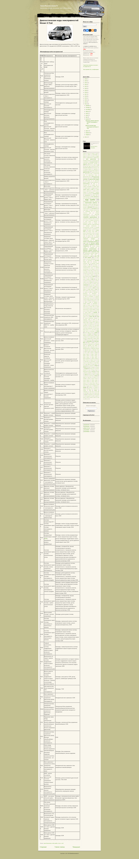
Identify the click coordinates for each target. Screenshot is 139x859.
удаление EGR (86, 251)
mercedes (89, 341)
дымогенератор (86, 183)
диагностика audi (86, 176)
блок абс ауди (87, 166)
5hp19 (84, 156)
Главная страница (60, 847)
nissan (59, 843)
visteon (95, 390)
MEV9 (93, 342)
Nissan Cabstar (94, 354)
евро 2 (95, 183)
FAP (98, 299)
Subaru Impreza (86, 380)
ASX (90, 276)
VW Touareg (96, 394)
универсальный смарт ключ (90, 254)
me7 (89, 339)
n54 (85, 352)
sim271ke (91, 375)
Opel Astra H (86, 361)
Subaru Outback (86, 381)
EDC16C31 (85, 293)
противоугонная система (88, 227)
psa (89, 370)
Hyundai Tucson (95, 313)
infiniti (98, 316)
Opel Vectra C (95, 364)
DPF (87, 290)
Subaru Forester (95, 378)
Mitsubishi (85, 344)
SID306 (97, 374)
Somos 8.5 (95, 377)
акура (94, 164)
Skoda (84, 377)
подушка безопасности (94, 220)
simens (96, 375)
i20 (83, 315)
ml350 (85, 351)
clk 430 (89, 283)
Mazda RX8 (90, 338)
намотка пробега (86, 208)
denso (96, 289)
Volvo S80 (86, 393)
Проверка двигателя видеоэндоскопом (91, 224)
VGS (90, 390)
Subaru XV (85, 383)
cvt (83, 286)
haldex (84, 305)
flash (85, 300)
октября (87, 107)
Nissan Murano (94, 355)
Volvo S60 (97, 391)
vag (84, 388)
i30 (86, 315)
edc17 (91, 295)
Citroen (91, 282)
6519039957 (86, 429)
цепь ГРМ (96, 256)
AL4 (84, 276)
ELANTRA (91, 296)
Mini (97, 342)
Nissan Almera (86, 354)
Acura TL (86, 273)
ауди (98, 164)
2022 (86, 84)
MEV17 (89, 342)
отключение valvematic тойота (89, 218)
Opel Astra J (93, 361)
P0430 (84, 367)
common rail (95, 283)
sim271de (86, 375)
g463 (90, 302)
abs (97, 269)
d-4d (87, 286)
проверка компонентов (91, 225)
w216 (88, 397)
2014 (86, 100)
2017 (86, 94)
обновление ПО (89, 211)
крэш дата (85, 204)
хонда (91, 256)
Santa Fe (86, 374)
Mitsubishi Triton (96, 349)
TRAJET (90, 387)
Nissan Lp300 (86, 355)
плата (87, 220)
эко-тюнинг (95, 264)
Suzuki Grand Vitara (94, 383)
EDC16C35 (94, 293)
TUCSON (96, 387)
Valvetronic (96, 388)
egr (98, 295)
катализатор (87, 195)
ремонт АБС (91, 230)
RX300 (98, 371)
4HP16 (89, 154)
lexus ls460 (87, 332)
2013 (86, 102)
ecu (98, 290)
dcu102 (89, 287)
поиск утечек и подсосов (91, 221)
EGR (46, 538)
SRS (89, 378)
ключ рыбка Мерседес (87, 198)
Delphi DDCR (90, 289)
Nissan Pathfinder (86, 358)
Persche (97, 367)
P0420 (96, 365)
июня (87, 115)
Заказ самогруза (76, 17)
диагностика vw (88, 180)
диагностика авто (95, 172)
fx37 (98, 300)
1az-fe (88, 153)
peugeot (86, 368)
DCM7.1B (85, 287)
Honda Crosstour (89, 308)
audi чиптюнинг (91, 277)
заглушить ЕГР (86, 185)
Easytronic (94, 290)
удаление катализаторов (89, 248)
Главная (46, 17)
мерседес (90, 207)
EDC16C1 (95, 292)
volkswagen (85, 391)
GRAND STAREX (86, 303)
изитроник (90, 193)
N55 (88, 352)
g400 (86, 302)
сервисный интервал (89, 238)
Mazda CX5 (97, 335)
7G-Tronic (93, 156)
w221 (95, 397)
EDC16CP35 (85, 295)
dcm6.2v (91, 286)
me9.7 (92, 339)
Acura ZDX (87, 274)
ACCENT (84, 270)
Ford (89, 300)
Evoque (91, 299)
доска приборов (94, 182)
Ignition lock (85, 316)
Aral (87, 276)
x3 (88, 398)
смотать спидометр (89, 244)
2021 (86, 86)
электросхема (95, 266)
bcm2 (84, 279)
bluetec (88, 279)
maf (92, 332)
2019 (86, 90)
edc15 (86, 292)
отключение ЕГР (94, 215)
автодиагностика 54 (87, 160)
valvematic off (89, 388)
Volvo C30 (91, 391)
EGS (86, 296)
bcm (97, 277)
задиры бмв (94, 185)
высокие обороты (88, 169)
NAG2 (92, 352)
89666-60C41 (96, 157)
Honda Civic (85, 306)
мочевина (96, 207)
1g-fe (97, 153)
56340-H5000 (95, 154)
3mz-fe (84, 154)
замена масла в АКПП (88, 189)
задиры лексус (96, 186)
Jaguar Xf (92, 322)
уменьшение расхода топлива (91, 253)
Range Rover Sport (86, 371)
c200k (84, 282)
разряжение (95, 228)
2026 (86, 78)
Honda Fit (96, 308)
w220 (91, 397)
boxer (94, 280)
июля (87, 113)
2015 (86, 98)
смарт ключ (85, 243)
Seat (94, 374)
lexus (97, 331)
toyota (84, 387)
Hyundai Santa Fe (86, 313)
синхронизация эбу (87, 240)
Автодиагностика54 (49, 5)
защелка (84, 192)
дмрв (89, 182)
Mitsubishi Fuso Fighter (92, 345)
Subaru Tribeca (95, 381)
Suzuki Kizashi (92, 384)
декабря (88, 105)
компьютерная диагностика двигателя (91, 201)
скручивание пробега (93, 241)
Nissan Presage (95, 358)
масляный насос (86, 205)
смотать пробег (95, 243)
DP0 (84, 290)
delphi (94, 287)
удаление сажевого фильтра (90, 250)
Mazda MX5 (92, 336)
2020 (86, 88)
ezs (95, 299)
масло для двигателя (93, 204)
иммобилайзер (96, 193)
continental (85, 285)
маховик (84, 207)
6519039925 (86, 431)
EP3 (85, 299)
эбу (89, 264)
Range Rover (95, 370)
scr (90, 374)
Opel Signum (88, 364)
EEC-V (95, 295)
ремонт (84, 230)
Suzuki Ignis (85, 384)
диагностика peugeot (94, 179)
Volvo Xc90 (97, 393)
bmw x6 (85, 280)
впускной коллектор (87, 167)
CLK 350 (85, 283)
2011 (86, 137)
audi (94, 276)
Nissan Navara (86, 357)
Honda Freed (85, 309)
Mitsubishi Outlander (95, 348)
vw (85, 394)
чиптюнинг (95, 261)
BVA (97, 280)
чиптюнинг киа (86, 263)
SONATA (84, 378)
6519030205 (86, 426)
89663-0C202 (87, 428)
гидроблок (96, 169)
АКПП (84, 164)
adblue (92, 274)
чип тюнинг (88, 257)
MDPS (85, 339)
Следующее (43, 847)
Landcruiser (92, 331)
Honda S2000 (88, 312)
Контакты (55, 17)
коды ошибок (55, 843)
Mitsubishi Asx (91, 344)
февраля (88, 132)
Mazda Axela (90, 335)
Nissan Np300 (94, 357)
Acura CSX (90, 270)
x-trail (62, 843)
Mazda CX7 (86, 336)
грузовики (85, 170)
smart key (89, 377)
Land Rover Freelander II (88, 328)
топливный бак (93, 247)
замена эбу (95, 190)
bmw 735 (97, 279)
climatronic (96, 282)
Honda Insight (92, 309)
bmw (92, 279)
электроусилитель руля (88, 267)
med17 (96, 339)
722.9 (88, 156)
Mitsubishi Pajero (88, 349)
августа (87, 111)
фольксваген (85, 256)
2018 (86, 92)
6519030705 (86, 424)
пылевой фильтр (88, 228)
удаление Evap (95, 251)
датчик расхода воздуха (93, 170)
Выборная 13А (96, 167)
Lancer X (91, 325)
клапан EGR (94, 195)
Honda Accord (95, 305)
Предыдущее (76, 847)
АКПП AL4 (90, 164)
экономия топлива (86, 266)
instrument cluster (86, 319)
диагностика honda (88, 177)
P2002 (89, 367)
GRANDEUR (95, 303)
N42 (92, 351)
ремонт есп (91, 234)
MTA (89, 351)
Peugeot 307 (92, 368)
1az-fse (92, 153)
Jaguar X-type (85, 322)
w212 (84, 397)
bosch (90, 280)
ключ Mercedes (96, 198)
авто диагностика (48, 843)
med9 (84, 341)
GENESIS (95, 302)
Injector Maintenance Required (91, 318)
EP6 (88, 299)
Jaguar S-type (95, 321)
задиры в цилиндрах (87, 186)
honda (89, 305)
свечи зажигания (94, 237)
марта (87, 130)
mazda (96, 332)
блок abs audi (95, 166)
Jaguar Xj (97, 322)
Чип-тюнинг (64, 17)
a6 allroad (92, 269)
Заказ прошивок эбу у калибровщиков (91, 69)
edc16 (90, 292)
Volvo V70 (91, 393)
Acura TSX (97, 273)
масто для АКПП (94, 205)
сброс (89, 237)
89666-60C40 (89, 157)
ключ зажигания (94, 196)
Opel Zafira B (85, 365)
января (87, 134)
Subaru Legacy (95, 380)
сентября (88, 109)
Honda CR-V (92, 306)
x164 (85, 398)
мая (87, 117)
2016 (86, 96)
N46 (95, 351)
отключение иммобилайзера (90, 217)
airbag (96, 274)
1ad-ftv (84, 153)
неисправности (94, 208)
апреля (87, 119)
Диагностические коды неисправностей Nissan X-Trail (59, 21)
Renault (93, 371)
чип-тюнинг (90, 260)
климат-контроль (86, 196)
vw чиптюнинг (90, 394)
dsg (90, 290)
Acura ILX (96, 270)
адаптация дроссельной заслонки (90, 163)
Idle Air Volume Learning (93, 315)
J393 (90, 321)
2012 (86, 103)
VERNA (84, 390)
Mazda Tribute (96, 338)
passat (93, 367)
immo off (91, 316)
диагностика (86, 172)
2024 (86, 82)
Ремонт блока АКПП (92, 231)
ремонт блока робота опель (89, 233)
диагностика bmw (95, 176)
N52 (98, 351)
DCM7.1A (96, 286)
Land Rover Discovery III (93, 326)
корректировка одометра (91, 202)
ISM (94, 319)
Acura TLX (91, 273)
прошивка (97, 227)
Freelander (94, 300)
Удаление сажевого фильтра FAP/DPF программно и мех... (92, 122)
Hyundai (95, 312)
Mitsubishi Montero (86, 348)
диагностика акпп (88, 173)
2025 (86, 80)
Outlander (91, 365)
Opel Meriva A (90, 362)
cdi (87, 282)
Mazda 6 (84, 335)
